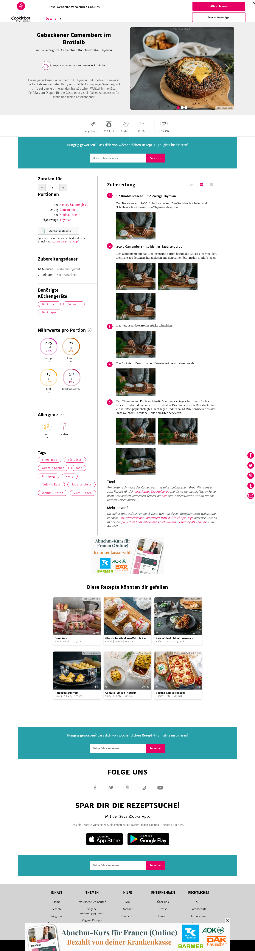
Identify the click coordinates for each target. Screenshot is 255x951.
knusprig (48, 476)
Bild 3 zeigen (185, 107)
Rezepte (57, 909)
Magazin (56, 916)
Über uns (163, 902)
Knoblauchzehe (70, 215)
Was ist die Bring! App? (65, 241)
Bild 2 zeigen (182, 107)
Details (51, 18)
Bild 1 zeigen (178, 107)
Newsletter (128, 916)
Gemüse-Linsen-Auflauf (120, 692)
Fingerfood (49, 459)
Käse (78, 468)
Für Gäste (75, 459)
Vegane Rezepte (92, 920)
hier (164, 496)
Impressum (198, 916)
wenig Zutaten (52, 493)
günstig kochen (53, 468)
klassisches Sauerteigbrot (152, 491)
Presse (163, 909)
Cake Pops (61, 638)
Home (56, 902)
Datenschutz (198, 909)
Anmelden (155, 158)
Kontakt (127, 909)
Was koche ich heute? (92, 902)
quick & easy (51, 484)
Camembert (67, 210)
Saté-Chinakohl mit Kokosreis (175, 638)
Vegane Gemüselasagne (171, 692)
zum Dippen (83, 493)
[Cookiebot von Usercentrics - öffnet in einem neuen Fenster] (21, 19)
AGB (198, 902)
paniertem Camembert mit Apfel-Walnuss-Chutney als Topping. (164, 522)
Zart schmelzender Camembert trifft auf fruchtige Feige (156, 518)
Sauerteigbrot (81, 484)
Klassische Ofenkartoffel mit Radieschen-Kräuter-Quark (126, 638)
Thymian (65, 220)
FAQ (127, 902)
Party (70, 476)
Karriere (163, 916)
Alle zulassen (219, 6)
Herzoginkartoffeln (67, 692)
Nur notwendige (218, 17)
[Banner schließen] (253, 2)
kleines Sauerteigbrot (74, 204)
